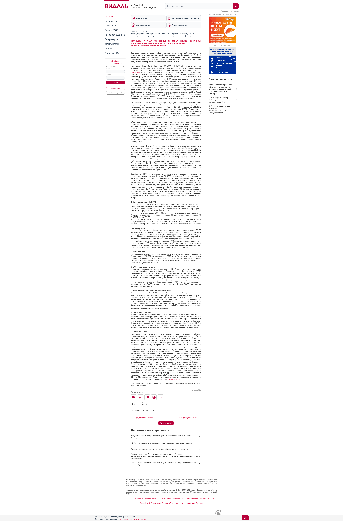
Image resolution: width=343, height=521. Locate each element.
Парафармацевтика (115, 35)
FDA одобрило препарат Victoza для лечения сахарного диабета (219, 99)
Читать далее (166, 423)
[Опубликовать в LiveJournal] (154, 397)
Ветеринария (111, 39)
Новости (109, 16)
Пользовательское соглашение (144, 498)
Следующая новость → (189, 417)
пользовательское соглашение (133, 519)
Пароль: (109, 75)
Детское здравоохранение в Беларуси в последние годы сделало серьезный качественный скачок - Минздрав (220, 89)
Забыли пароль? (115, 93)
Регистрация (115, 89)
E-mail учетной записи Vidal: (115, 67)
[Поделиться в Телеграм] (147, 397)
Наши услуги (111, 21)
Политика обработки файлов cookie (200, 498)
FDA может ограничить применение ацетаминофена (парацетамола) (162, 443)
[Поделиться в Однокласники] (140, 397)
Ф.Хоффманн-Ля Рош (140, 411)
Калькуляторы (112, 44)
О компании (110, 25)
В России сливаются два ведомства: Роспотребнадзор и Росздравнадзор (219, 109)
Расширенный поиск (229, 11)
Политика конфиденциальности (171, 498)
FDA (152, 411)
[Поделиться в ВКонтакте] (133, 397)
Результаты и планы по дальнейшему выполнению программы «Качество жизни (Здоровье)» (163, 463)
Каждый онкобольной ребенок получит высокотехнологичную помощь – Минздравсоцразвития (163, 436)
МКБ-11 (108, 48)
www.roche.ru (174, 379)
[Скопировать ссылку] (160, 397)
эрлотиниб (136, 72)
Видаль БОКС (111, 30)
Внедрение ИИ (112, 53)
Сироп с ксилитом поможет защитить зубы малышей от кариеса (159, 449)
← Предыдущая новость (143, 417)
